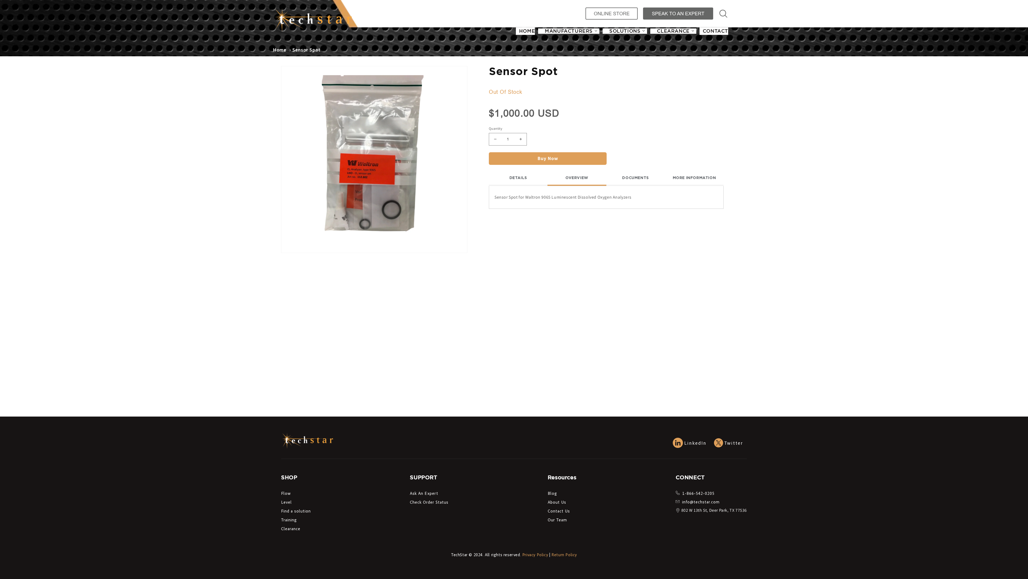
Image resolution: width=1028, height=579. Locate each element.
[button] (568, 31)
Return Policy (564, 554)
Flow (286, 493)
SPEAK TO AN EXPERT (678, 13)
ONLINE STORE (612, 13)
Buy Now (548, 158)
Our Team (557, 519)
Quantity (495, 128)
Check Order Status (429, 502)
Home (279, 50)
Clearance (290, 528)
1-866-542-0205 (698, 493)
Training (289, 519)
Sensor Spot (306, 50)
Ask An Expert (424, 493)
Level (286, 502)
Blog (552, 493)
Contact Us (559, 511)
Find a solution (296, 511)
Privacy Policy (535, 554)
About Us (557, 502)
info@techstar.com (701, 501)
